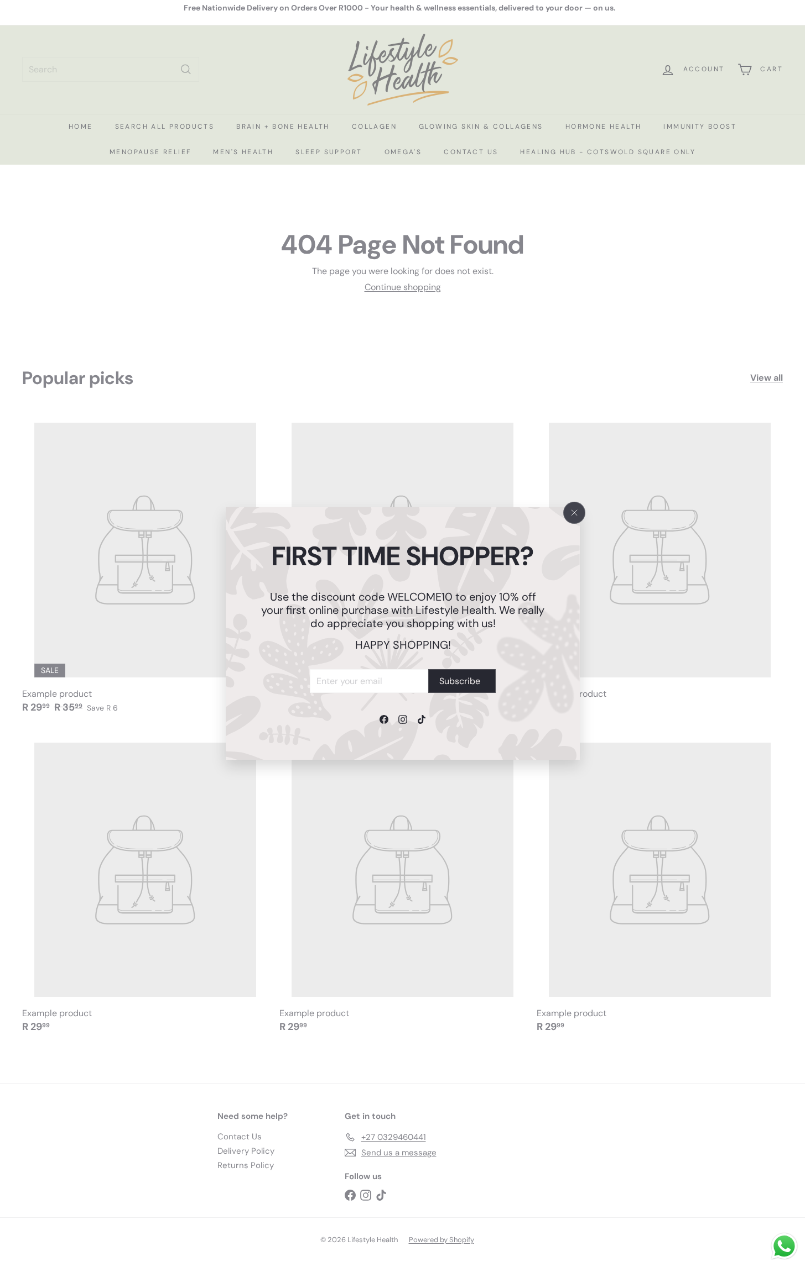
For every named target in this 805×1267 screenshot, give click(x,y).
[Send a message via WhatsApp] (784, 1246)
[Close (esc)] (574, 513)
